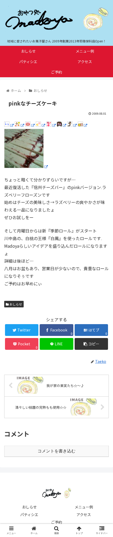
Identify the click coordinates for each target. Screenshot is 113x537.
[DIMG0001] (30, 125)
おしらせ (15, 304)
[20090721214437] (9, 125)
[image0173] (40, 125)
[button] (102, 473)
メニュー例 (84, 507)
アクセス (83, 514)
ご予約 (56, 522)
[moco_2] (82, 125)
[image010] (51, 125)
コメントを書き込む (56, 451)
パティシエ (29, 514)
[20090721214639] (72, 125)
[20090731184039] (26, 166)
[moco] (61, 125)
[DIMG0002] (19, 125)
